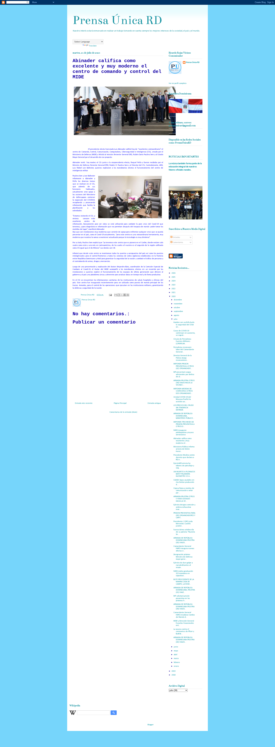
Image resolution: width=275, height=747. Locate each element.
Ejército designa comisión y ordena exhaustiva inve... (184, 507)
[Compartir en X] (121, 295)
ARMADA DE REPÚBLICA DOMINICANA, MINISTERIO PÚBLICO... (183, 416)
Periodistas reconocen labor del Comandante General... (183, 349)
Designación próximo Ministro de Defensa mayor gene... (182, 557)
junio (176, 647)
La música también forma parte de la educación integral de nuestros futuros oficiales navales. (185, 166)
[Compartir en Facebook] (124, 295)
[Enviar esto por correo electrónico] (115, 295)
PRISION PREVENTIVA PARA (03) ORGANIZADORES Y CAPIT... (184, 515)
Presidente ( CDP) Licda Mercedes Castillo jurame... (183, 524)
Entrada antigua (154, 403)
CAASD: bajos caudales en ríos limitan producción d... (183, 482)
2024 (174, 281)
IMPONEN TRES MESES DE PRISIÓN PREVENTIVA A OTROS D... (183, 424)
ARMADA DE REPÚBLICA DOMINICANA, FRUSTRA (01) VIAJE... (184, 590)
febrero (177, 662)
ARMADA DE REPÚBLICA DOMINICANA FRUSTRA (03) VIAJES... (183, 540)
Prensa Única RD (117, 20)
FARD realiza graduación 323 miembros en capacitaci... (183, 573)
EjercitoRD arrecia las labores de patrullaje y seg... (183, 465)
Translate (93, 46)
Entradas (176, 237)
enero (176, 666)
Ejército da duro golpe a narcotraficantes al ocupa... (183, 565)
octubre (177, 308)
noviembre (178, 304)
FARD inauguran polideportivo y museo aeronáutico (183, 432)
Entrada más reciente (83, 403)
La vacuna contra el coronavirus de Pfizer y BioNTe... (183, 631)
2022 (174, 289)
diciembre (178, 300)
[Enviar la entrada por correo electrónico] (110, 295)
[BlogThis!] (118, 295)
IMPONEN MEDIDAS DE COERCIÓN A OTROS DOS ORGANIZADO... (183, 391)
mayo (176, 651)
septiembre (178, 311)
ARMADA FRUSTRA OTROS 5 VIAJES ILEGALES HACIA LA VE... (183, 499)
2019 (174, 671)
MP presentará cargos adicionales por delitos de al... (183, 374)
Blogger (150, 725)
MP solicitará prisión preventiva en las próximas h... (181, 598)
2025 (174, 277)
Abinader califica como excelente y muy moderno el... (182, 441)
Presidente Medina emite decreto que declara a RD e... (184, 457)
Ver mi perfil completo (177, 83)
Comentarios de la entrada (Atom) (123, 412)
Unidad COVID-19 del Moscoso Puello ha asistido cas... (182, 399)
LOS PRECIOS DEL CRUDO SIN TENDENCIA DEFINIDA (183, 407)
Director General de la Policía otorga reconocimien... (182, 358)
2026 (174, 273)
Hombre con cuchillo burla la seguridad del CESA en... (183, 324)
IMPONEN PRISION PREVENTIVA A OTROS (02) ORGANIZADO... (183, 366)
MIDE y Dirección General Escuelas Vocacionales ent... (183, 623)
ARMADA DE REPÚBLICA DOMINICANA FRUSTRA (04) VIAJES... (183, 606)
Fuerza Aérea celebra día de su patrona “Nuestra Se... (184, 532)
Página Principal (120, 403)
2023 (174, 285)
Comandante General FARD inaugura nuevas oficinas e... (183, 548)
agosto (177, 315)
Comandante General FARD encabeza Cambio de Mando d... (184, 615)
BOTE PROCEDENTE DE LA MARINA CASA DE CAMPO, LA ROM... (183, 582)
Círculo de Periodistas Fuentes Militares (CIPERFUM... (182, 341)
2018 (174, 675)
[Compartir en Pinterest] (127, 295)
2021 (174, 292)
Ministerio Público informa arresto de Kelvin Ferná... (183, 449)
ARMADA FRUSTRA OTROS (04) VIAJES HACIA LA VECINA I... (183, 383)
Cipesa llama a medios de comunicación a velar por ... (183, 490)
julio (176, 319)
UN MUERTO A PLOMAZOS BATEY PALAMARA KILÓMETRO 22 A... (184, 474)
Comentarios (177, 242)
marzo (176, 658)
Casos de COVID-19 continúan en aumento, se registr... (184, 333)
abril (176, 655)
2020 (174, 296)
